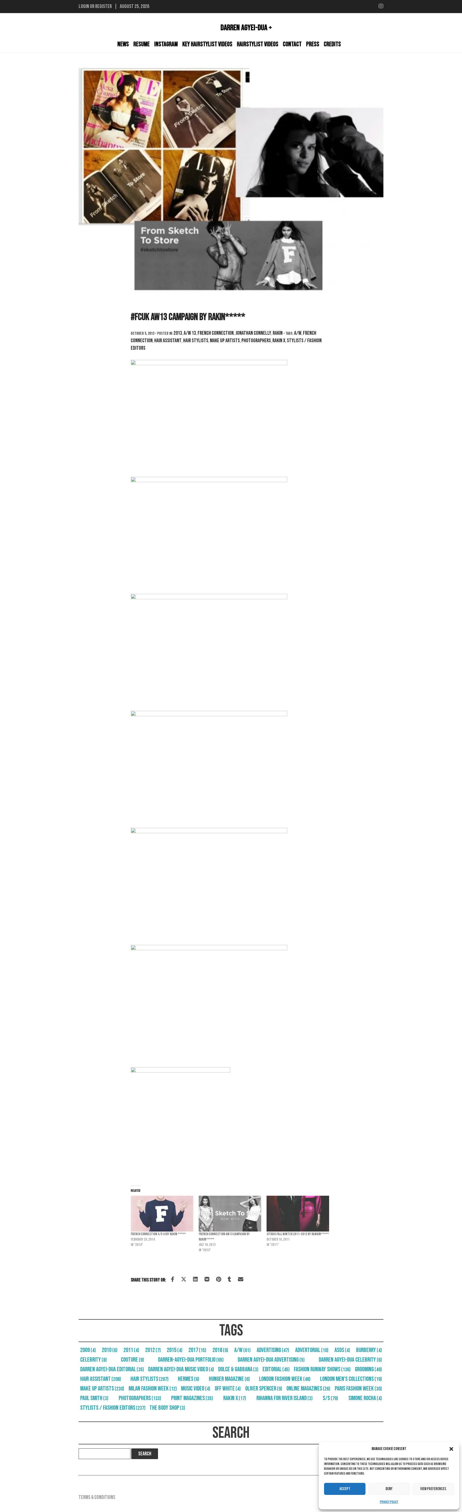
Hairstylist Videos (257, 44)
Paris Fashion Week (358, 1388)
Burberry (369, 1350)
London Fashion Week (284, 1379)
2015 (174, 1350)
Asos (342, 1350)
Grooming (368, 1369)
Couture (132, 1359)
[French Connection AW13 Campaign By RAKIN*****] (230, 1214)
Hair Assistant (168, 340)
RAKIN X (278, 340)
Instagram (166, 44)
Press (312, 44)
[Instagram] (381, 6)
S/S (330, 1398)
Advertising (273, 1350)
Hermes (188, 1379)
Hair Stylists (195, 340)
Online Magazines (308, 1388)
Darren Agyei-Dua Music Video (181, 1369)
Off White (228, 1388)
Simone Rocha (365, 1398)
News (123, 44)
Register (103, 6)
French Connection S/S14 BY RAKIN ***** (158, 1234)
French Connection (216, 333)
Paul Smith (94, 1398)
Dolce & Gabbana (238, 1369)
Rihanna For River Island (284, 1398)
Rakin (278, 333)
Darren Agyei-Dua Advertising (271, 1359)
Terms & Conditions (97, 1497)
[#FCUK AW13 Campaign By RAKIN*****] (231, 182)
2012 (153, 1350)
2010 (109, 1350)
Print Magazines (192, 1398)
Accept (345, 1488)
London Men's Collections (351, 1379)
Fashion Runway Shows (322, 1369)
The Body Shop (167, 1408)
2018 (220, 1350)
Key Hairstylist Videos (207, 44)
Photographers (256, 340)
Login (84, 6)
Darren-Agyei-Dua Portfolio (191, 1359)
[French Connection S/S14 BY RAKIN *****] (162, 1214)
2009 (88, 1350)
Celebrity (93, 1359)
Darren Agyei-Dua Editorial (112, 1369)
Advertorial (311, 1350)
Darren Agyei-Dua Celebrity (350, 1359)
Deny (389, 1488)
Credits (332, 44)
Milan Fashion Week (153, 1388)
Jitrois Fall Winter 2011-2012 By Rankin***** (298, 1234)
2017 (197, 1350)
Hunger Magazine (229, 1379)
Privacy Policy (389, 1502)
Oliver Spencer (263, 1388)
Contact (292, 44)
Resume (141, 44)
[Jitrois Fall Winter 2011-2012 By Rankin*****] (298, 1214)
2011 (131, 1350)
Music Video (195, 1388)
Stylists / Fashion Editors (112, 1408)
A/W (297, 333)
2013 (178, 333)
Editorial (276, 1369)
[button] (451, 1449)
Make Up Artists (225, 340)
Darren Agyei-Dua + (246, 28)
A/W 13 (190, 333)
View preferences (433, 1488)
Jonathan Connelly (253, 333)
